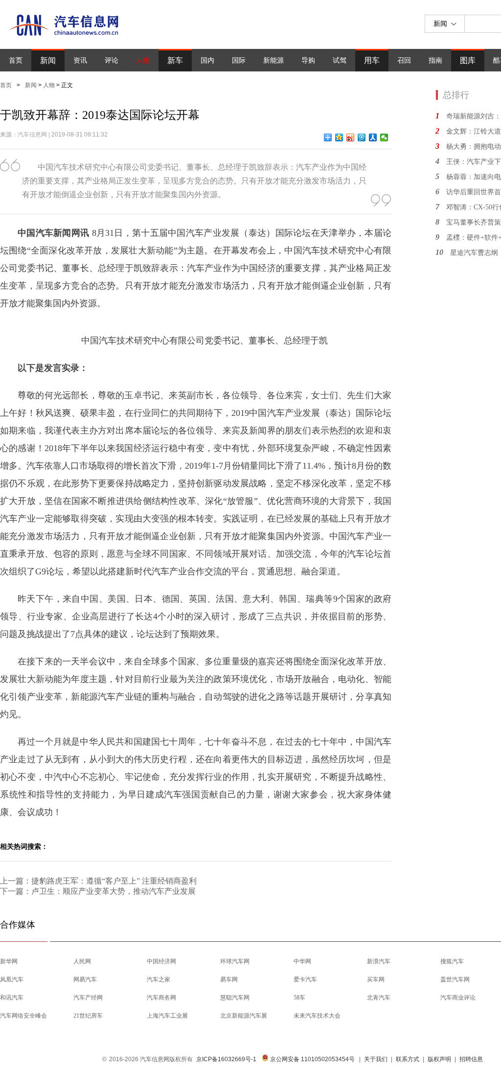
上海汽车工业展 (167, 1015)
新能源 (273, 60)
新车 (175, 60)
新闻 (48, 60)
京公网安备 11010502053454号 (312, 1059)
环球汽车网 (235, 961)
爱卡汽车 (305, 979)
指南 (435, 60)
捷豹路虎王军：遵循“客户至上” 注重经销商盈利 (114, 881)
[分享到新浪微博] (350, 137)
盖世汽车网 (455, 979)
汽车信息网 (32, 134)
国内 (207, 60)
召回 (404, 60)
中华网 (302, 961)
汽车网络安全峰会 (23, 1015)
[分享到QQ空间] (339, 137)
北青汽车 (378, 997)
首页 (16, 60)
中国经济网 (161, 961)
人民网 (82, 961)
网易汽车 (85, 979)
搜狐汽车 (452, 961)
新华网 (9, 961)
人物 (143, 60)
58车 (299, 997)
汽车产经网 (88, 997)
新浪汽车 (378, 961)
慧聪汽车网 (235, 997)
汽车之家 (158, 979)
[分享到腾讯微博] (362, 137)
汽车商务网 (161, 997)
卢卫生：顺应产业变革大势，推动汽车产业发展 (113, 891)
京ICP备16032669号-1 (226, 1059)
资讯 (80, 60)
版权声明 (439, 1059)
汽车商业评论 (458, 997)
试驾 (339, 60)
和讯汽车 (11, 997)
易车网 (229, 979)
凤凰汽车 (11, 979)
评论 (111, 60)
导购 (308, 60)
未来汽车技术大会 (317, 1015)
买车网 (376, 979)
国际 (239, 60)
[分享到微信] (384, 137)
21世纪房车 (88, 1015)
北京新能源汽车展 (243, 1015)
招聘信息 (471, 1059)
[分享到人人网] (373, 137)
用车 (372, 60)
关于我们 (375, 1059)
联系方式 (407, 1059)
